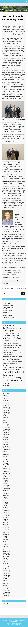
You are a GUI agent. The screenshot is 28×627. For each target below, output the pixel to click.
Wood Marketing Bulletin (8, 317)
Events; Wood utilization (14, 341)
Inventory (14, 352)
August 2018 (6, 556)
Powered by (6, 620)
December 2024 (6, 427)
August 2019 (6, 536)
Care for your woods (11, 331)
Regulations (12, 363)
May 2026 (5, 398)
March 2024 (5, 442)
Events (5, 341)
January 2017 (6, 588)
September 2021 (6, 493)
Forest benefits (18, 345)
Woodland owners (9, 383)
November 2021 (6, 490)
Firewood (11, 345)
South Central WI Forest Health (14, 367)
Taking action (19, 280)
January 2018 (6, 568)
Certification (5, 335)
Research (17, 363)
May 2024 (5, 439)
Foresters (6, 347)
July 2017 (5, 578)
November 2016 (6, 592)
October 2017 (6, 573)
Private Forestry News (8, 308)
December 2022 (6, 468)
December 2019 (6, 529)
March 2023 (5, 463)
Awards (14, 280)
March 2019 (5, 544)
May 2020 (5, 520)
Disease (19, 338)
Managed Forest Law (8, 354)
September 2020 (6, 514)
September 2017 (6, 575)
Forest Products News (8, 305)
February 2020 (6, 526)
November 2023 (6, 449)
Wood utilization (7, 385)
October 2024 (6, 430)
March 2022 (5, 483)
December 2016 (6, 590)
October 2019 (6, 532)
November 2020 (6, 510)
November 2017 (6, 571)
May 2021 (5, 500)
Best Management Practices (12, 328)
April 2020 (5, 522)
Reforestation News (7, 310)
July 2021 (5, 497)
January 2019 (6, 548)
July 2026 (5, 395)
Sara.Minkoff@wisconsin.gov (9, 270)
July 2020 (5, 517)
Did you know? (9, 338)
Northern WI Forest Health (12, 356)
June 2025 (5, 417)
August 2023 (6, 454)
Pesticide (16, 359)
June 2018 (5, 559)
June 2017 (5, 580)
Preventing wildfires (16, 361)
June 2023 (5, 458)
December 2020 (6, 509)
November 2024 (6, 429)
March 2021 (5, 503)
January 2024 (6, 446)
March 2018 (5, 565)
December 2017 (6, 570)
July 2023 (5, 456)
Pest (11, 359)
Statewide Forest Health (13, 372)
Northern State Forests (8, 307)
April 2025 (5, 420)
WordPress (17, 620)
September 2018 (6, 554)
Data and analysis (13, 335)
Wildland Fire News (7, 315)
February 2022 (6, 485)
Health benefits (7, 350)
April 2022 (5, 481)
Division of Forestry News (8, 302)
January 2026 (6, 405)
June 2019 (5, 539)
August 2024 (6, 434)
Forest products (14, 347)
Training (18, 378)
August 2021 (6, 495)
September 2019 (6, 534)
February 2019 (6, 546)
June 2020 (5, 519)
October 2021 (6, 492)
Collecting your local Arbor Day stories (7, 289)
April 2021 (5, 502)
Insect (14, 350)
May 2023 (5, 459)
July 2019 (5, 537)
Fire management (16, 343)
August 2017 (6, 576)
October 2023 (6, 451)
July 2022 (5, 476)
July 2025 (5, 415)
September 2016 (6, 595)
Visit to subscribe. (7, 603)
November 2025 (6, 408)
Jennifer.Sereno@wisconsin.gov (10, 274)
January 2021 (6, 507)
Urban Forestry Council (8, 263)
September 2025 (6, 412)
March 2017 (5, 585)
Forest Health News (7, 303)
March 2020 (5, 524)
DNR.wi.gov (19, 260)
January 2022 (6, 487)
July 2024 (5, 436)
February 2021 (6, 505)
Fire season (6, 345)
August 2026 (6, 393)
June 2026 (5, 397)
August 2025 (6, 414)
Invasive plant (7, 352)
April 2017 (5, 583)
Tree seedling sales (7, 380)
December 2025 (6, 407)
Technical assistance (9, 378)
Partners (6, 359)
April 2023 (5, 461)
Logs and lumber (20, 352)
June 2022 (5, 478)
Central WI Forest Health (12, 333)
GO (23, 293)
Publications (6, 363)
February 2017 (6, 587)
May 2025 (5, 419)
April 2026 (5, 400)
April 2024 (5, 441)
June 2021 (5, 498)
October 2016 (6, 593)
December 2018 (6, 549)
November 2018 (6, 551)
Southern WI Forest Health (11, 369)
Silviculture (5, 365)
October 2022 (6, 471)
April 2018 (5, 563)
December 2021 (6, 488)
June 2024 (5, 437)
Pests (19, 359)
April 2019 (5, 543)
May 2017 (5, 582)
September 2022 (6, 473)
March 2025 (5, 422)
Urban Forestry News (7, 280)
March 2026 (5, 402)
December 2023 (6, 447)
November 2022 (6, 470)
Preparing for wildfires (7, 361)
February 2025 (6, 424)
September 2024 (6, 432)
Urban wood (5, 283)
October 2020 (6, 512)
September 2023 (6, 453)
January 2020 (6, 527)
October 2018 (6, 553)
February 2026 (6, 403)
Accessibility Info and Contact (14, 623)
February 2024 (6, 444)
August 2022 (6, 475)
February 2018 (6, 566)
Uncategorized (6, 312)
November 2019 (6, 531)
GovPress (11, 620)
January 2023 (6, 466)
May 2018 (5, 561)
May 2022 (5, 480)
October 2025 (6, 410)
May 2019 (5, 541)
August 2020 (6, 515)
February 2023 (6, 464)
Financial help (8, 343)
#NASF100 (6, 326)
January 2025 (6, 425)
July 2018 (5, 558)
